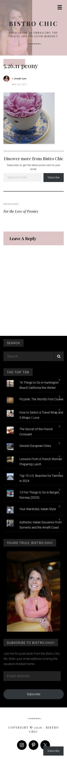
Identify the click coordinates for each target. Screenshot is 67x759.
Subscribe (54, 177)
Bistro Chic (33, 23)
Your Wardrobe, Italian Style (37, 509)
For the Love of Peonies (20, 211)
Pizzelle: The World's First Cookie (41, 399)
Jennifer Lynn (20, 78)
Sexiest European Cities (35, 446)
